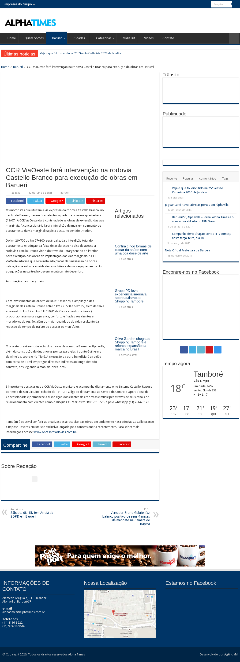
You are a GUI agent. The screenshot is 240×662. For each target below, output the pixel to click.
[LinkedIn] (198, 4)
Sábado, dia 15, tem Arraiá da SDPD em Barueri (32, 513)
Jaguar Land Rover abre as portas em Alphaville (197, 204)
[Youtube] (203, 4)
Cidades (79, 38)
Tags (225, 178)
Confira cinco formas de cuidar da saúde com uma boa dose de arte (133, 249)
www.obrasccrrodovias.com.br (55, 432)
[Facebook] (189, 4)
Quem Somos (34, 38)
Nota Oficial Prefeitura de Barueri (187, 250)
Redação (15, 192)
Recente (171, 178)
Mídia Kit (129, 38)
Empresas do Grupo (18, 4)
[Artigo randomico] (234, 38)
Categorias (103, 38)
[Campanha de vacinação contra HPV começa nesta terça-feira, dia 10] (167, 234)
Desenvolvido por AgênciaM (219, 654)
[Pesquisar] (235, 4)
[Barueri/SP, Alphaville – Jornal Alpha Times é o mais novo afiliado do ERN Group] (167, 217)
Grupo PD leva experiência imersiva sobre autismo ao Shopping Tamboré (130, 296)
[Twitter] (194, 4)
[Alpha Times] (31, 22)
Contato (168, 38)
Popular (188, 178)
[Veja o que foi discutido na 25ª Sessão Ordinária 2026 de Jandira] (167, 188)
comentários (207, 178)
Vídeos (149, 38)
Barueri (57, 38)
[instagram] (207, 4)
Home (11, 38)
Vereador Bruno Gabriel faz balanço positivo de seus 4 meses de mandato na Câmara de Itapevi (126, 517)
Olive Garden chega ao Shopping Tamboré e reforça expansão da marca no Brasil (132, 344)
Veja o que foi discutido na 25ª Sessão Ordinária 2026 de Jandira (80, 53)
